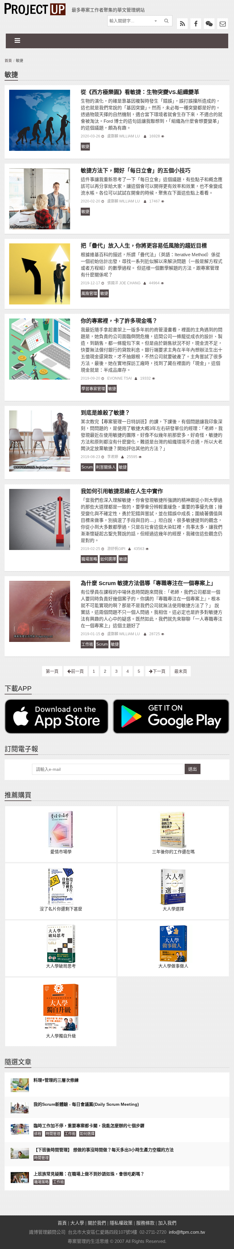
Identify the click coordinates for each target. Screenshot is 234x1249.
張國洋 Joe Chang (123, 283)
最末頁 (180, 671)
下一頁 (159, 671)
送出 (192, 769)
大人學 (77, 1222)
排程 (37, 1134)
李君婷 (112, 457)
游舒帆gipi (116, 549)
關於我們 (97, 1222)
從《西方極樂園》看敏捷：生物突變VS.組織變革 (140, 92)
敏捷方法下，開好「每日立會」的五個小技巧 (135, 171)
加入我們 (167, 1222)
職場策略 (89, 559)
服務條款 (145, 1222)
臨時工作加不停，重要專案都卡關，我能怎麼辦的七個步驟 (89, 1125)
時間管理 (53, 1134)
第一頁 (52, 671)
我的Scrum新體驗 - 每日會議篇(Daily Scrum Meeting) (86, 1104)
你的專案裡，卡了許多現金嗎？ (119, 321)
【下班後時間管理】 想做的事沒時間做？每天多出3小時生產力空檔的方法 (104, 1149)
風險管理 (89, 293)
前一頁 (77, 671)
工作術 (87, 644)
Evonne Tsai (119, 378)
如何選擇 (108, 559)
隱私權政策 (121, 1222)
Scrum (87, 467)
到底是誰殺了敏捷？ (105, 413)
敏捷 (85, 146)
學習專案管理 (93, 388)
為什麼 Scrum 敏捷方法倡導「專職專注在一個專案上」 (148, 583)
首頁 (8, 61)
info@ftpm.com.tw (187, 1232)
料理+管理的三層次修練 (56, 1080)
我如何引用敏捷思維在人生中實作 (122, 491)
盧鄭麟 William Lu (124, 136)
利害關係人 (106, 467)
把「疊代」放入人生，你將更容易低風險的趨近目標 (144, 246)
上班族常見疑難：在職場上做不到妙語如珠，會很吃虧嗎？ (89, 1173)
